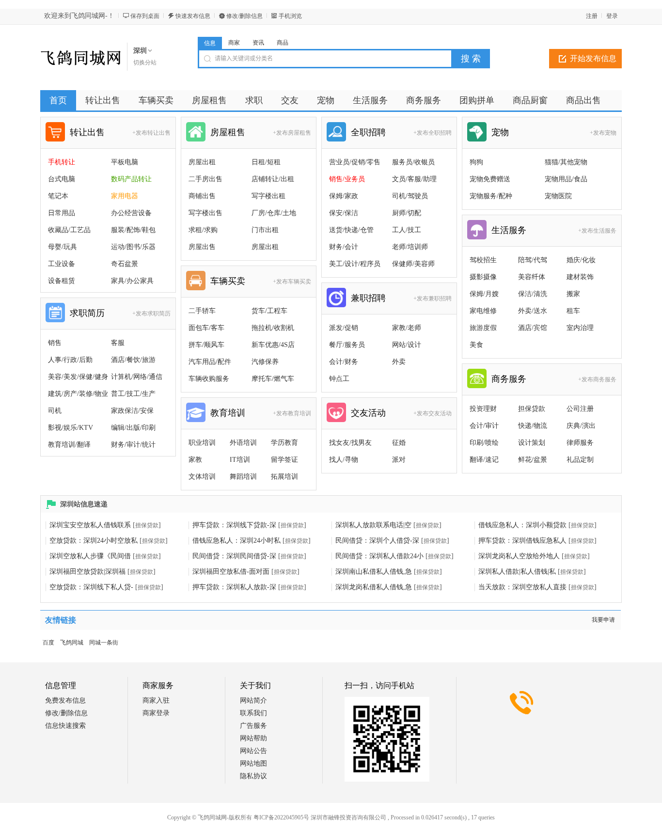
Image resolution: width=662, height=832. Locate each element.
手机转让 (61, 162)
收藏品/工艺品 (69, 230)
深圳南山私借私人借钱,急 (373, 571)
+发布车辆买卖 (292, 281)
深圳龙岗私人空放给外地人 (519, 556)
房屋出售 (202, 247)
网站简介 (253, 700)
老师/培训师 (410, 247)
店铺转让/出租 (273, 179)
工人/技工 (406, 230)
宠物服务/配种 (491, 196)
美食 (476, 344)
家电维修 (483, 310)
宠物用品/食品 (566, 179)
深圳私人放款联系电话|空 (373, 525)
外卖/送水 (532, 310)
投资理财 (483, 408)
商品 (282, 42)
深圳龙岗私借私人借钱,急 (373, 587)
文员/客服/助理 (414, 179)
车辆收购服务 (209, 378)
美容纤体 (531, 277)
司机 (55, 410)
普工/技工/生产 (133, 393)
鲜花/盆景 (532, 459)
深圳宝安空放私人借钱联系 (90, 525)
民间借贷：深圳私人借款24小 (379, 556)
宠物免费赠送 (490, 179)
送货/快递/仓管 (351, 230)
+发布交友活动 (432, 413)
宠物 (500, 132)
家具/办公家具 (132, 280)
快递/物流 (532, 425)
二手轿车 (202, 310)
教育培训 (227, 413)
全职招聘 (368, 132)
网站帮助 (253, 738)
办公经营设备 (131, 213)
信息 (210, 43)
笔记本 (58, 196)
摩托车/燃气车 (273, 378)
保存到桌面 (144, 16)
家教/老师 (406, 327)
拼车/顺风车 (206, 344)
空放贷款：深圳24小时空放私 (93, 540)
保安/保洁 (343, 213)
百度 (48, 642)
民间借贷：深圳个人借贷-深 (377, 540)
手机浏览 (290, 16)
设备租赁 (61, 280)
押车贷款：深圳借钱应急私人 (522, 540)
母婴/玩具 (62, 247)
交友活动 (368, 413)
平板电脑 (124, 162)
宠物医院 (558, 196)
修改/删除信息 (244, 16)
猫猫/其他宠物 (566, 162)
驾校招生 (483, 260)
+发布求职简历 (151, 313)
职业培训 (202, 442)
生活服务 (508, 230)
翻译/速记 (484, 459)
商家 (234, 42)
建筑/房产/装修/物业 (78, 393)
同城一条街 (103, 642)
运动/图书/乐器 (133, 247)
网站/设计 (406, 344)
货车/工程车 (269, 310)
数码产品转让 (131, 179)
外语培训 (243, 442)
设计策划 (531, 442)
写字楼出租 (268, 196)
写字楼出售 (205, 213)
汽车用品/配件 (210, 361)
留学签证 (284, 459)
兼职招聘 (368, 298)
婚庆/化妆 (581, 260)
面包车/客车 (206, 327)
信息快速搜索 (65, 725)
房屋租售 (227, 132)
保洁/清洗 (532, 294)
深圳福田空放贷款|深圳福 (87, 571)
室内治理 (580, 327)
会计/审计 (484, 425)
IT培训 (240, 459)
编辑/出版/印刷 (133, 427)
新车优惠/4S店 (273, 344)
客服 (118, 342)
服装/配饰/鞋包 (133, 230)
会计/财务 (343, 361)
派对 (399, 459)
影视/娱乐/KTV (70, 427)
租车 (573, 310)
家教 (195, 459)
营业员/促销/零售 (354, 162)
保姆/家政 (343, 196)
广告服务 (253, 725)
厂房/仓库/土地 (274, 213)
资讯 (258, 42)
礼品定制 (580, 459)
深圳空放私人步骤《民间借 (90, 556)
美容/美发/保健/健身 (78, 376)
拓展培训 (284, 476)
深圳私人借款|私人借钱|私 (517, 571)
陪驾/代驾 (532, 260)
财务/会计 (343, 247)
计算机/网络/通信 (136, 376)
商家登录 (156, 713)
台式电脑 (61, 179)
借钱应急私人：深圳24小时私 (236, 540)
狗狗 (476, 162)
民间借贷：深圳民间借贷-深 (234, 556)
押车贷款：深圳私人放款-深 (234, 587)
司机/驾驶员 (410, 196)
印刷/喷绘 (484, 442)
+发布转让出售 (151, 132)
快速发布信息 (192, 16)
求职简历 (87, 313)
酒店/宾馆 (532, 327)
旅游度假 (483, 327)
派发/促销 (343, 327)
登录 (612, 16)
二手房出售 (205, 179)
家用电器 (124, 196)
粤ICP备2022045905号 (281, 817)
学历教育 (284, 442)
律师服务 (580, 442)
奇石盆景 (124, 263)
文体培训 (202, 476)
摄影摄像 (483, 277)
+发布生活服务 (597, 230)
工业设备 (61, 263)
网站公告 (253, 750)
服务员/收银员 (413, 162)
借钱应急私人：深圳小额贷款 (522, 525)
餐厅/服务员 (347, 344)
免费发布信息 (65, 700)
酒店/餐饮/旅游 (133, 359)
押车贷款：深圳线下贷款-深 (234, 525)
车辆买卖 (227, 281)
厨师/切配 (406, 213)
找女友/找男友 (350, 442)
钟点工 (339, 378)
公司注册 (580, 408)
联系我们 (253, 713)
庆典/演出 (581, 425)
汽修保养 (265, 361)
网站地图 (253, 763)
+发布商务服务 (597, 379)
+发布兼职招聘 (432, 298)
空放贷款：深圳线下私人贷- (91, 587)
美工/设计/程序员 (354, 263)
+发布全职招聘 (432, 132)
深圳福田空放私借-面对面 (230, 571)
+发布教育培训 (292, 413)
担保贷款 (531, 408)
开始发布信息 (593, 58)
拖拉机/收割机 (273, 327)
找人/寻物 (343, 459)
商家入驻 (156, 700)
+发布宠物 (603, 132)
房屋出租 (202, 162)
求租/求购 (203, 230)
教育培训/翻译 (69, 444)
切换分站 (145, 62)
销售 (55, 342)
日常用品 (61, 213)
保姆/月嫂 (484, 294)
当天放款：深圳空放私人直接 (522, 587)
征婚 (399, 442)
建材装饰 (580, 277)
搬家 (573, 294)
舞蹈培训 (243, 476)
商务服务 (508, 379)
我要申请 (603, 619)
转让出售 (87, 132)
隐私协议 (253, 776)
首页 (58, 100)
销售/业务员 (347, 179)
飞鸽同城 (71, 642)
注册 (592, 16)
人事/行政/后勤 (70, 359)
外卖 (399, 361)
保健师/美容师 (413, 263)
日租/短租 (266, 162)
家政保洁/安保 (132, 410)
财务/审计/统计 (133, 444)
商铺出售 (202, 196)
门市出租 (265, 230)
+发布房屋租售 (292, 132)
